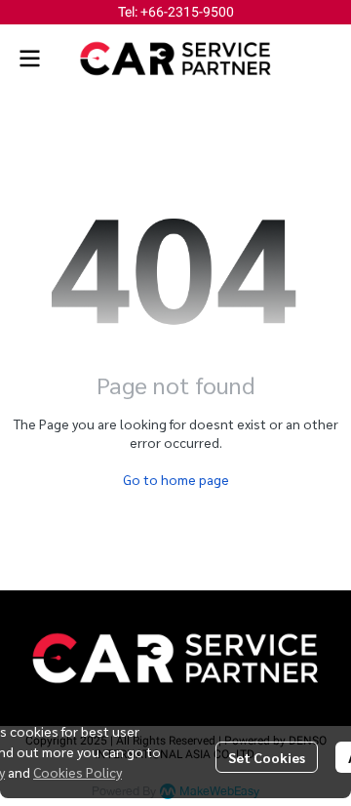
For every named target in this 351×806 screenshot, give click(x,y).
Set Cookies (266, 757)
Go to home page (176, 479)
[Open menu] (29, 58)
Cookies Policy (77, 772)
